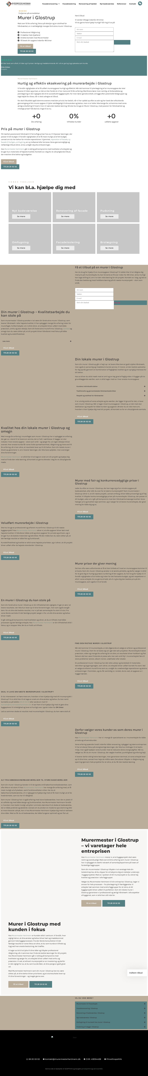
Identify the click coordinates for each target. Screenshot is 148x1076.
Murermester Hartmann (14, 149)
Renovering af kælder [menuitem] (88, 4)
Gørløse (66, 329)
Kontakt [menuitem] (132, 4)
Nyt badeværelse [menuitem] (107, 4)
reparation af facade (59, 139)
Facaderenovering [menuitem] (49, 4)
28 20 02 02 (120, 22)
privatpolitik (86, 1069)
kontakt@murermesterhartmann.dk (16, 705)
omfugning (20, 142)
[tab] (37, 341)
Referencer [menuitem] (121, 4)
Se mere (21, 216)
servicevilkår (98, 1069)
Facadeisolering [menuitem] (69, 4)
